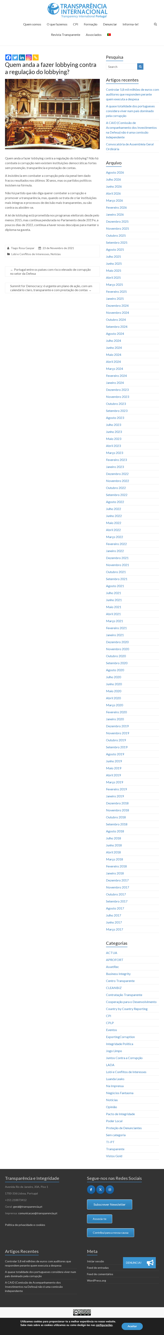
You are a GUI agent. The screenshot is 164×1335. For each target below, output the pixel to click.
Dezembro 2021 (117, 558)
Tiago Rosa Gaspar (22, 248)
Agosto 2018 (115, 831)
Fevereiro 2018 (116, 866)
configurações (104, 1325)
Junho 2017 (114, 922)
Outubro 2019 (116, 740)
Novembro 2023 (117, 396)
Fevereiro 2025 (116, 291)
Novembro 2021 (117, 565)
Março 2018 (114, 859)
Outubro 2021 (116, 572)
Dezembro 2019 (117, 726)
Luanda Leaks (115, 1079)
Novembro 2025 (117, 228)
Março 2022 (114, 537)
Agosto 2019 (115, 754)
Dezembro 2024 (117, 305)
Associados (94, 34)
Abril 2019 (113, 775)
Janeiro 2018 (115, 873)
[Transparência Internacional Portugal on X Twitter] (100, 1189)
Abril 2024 (113, 361)
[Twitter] (15, 57)
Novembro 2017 (117, 887)
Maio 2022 (113, 523)
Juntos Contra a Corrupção (124, 1058)
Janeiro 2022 (115, 551)
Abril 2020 (113, 698)
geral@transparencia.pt (27, 1206)
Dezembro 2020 (117, 642)
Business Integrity (118, 974)
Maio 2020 (113, 691)
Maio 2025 (113, 270)
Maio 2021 (113, 607)
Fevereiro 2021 (116, 628)
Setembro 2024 (116, 326)
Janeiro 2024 (115, 382)
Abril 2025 (113, 277)
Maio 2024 (113, 354)
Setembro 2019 (116, 747)
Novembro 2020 (117, 649)
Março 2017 (114, 929)
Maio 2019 (113, 768)
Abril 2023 (113, 446)
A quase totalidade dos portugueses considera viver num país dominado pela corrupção (130, 111)
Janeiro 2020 (115, 719)
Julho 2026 (113, 179)
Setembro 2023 (116, 410)
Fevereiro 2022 (116, 544)
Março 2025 (114, 284)
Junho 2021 (114, 600)
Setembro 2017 (116, 901)
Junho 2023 (114, 432)
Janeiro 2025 (115, 298)
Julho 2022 (113, 509)
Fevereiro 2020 (116, 712)
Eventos (111, 1030)
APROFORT (114, 960)
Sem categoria (116, 1135)
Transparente (115, 1149)
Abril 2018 (113, 852)
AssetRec (112, 967)
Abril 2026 (113, 193)
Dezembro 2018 (117, 803)
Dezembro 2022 (117, 474)
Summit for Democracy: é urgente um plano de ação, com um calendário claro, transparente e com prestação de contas (51, 288)
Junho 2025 (114, 263)
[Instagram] (29, 57)
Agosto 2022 (115, 502)
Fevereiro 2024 (116, 375)
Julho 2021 (113, 593)
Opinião (111, 1107)
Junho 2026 (114, 186)
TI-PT (110, 1142)
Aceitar (132, 1326)
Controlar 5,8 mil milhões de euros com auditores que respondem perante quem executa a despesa (132, 94)
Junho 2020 (114, 684)
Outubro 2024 (116, 319)
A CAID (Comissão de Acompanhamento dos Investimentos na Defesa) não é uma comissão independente (34, 1287)
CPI (75, 24)
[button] (150, 1262)
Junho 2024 (114, 347)
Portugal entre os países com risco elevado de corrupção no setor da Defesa (50, 271)
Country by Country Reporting (127, 1009)
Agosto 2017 (115, 908)
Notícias (56, 254)
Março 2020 (114, 705)
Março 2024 (114, 368)
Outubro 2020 (116, 656)
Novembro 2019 (117, 733)
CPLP (110, 1023)
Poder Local (114, 1121)
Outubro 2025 (116, 235)
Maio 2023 (113, 439)
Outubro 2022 (116, 488)
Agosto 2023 (115, 418)
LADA (110, 1065)
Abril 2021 (113, 614)
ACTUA (111, 953)
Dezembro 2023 (117, 389)
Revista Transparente (65, 34)
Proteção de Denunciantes (124, 1128)
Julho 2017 (113, 915)
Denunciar (110, 24)
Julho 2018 (113, 838)
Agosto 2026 (115, 172)
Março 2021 (114, 621)
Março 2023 (114, 453)
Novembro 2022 (117, 481)
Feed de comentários (100, 1274)
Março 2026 (114, 200)
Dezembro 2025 (117, 221)
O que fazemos (57, 24)
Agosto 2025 (115, 249)
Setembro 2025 (116, 242)
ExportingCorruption (120, 1037)
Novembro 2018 (117, 810)
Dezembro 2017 (117, 880)
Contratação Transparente (124, 995)
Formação (90, 24)
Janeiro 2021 (115, 635)
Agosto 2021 (115, 586)
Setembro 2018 (116, 824)
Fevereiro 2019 (116, 789)
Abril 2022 (113, 530)
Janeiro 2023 (115, 467)
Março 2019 (114, 782)
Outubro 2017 (116, 894)
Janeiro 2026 (115, 214)
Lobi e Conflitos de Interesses (30, 254)
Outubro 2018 (116, 817)
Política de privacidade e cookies (25, 1224)
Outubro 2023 (116, 403)
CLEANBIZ (114, 988)
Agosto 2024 (115, 333)
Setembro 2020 (116, 663)
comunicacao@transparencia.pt (37, 1213)
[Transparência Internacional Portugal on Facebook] (91, 1189)
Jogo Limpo (114, 1051)
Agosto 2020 (115, 670)
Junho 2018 (114, 845)
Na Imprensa (115, 1086)
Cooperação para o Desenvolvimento (131, 1002)
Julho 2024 (113, 340)
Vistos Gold (114, 1156)
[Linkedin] (22, 57)
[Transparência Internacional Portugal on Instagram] (110, 1189)
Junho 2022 (114, 516)
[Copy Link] (36, 57)
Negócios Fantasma (119, 1093)
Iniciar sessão (95, 1261)
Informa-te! (131, 24)
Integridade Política (119, 1044)
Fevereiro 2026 (116, 207)
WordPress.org (96, 1280)
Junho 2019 (114, 761)
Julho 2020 (113, 677)
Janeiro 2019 (115, 796)
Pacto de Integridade (120, 1114)
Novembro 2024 (117, 312)
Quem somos (32, 24)
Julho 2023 (113, 425)
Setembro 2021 (116, 579)
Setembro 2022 (116, 495)
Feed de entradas (98, 1267)
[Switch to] (109, 36)
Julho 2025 (113, 256)
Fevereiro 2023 (116, 460)
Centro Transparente (120, 981)
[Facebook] (8, 57)
